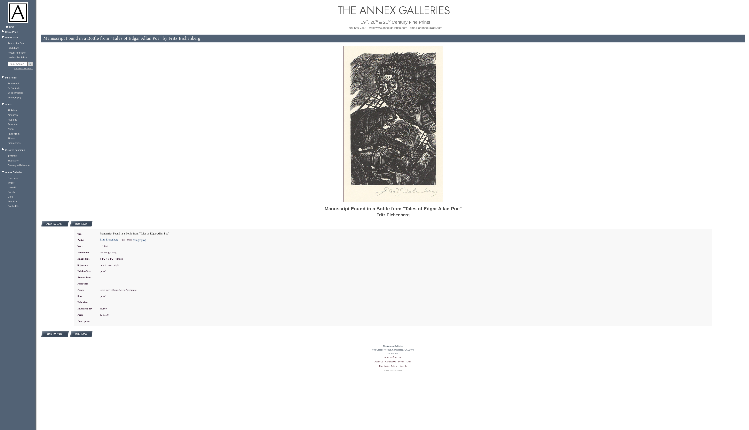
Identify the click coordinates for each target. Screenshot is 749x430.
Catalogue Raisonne (19, 165)
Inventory (12, 156)
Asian (11, 129)
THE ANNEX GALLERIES (393, 10)
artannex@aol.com (393, 357)
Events (11, 192)
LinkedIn (403, 366)
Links (10, 197)
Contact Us (13, 206)
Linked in (12, 187)
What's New (11, 37)
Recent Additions (17, 52)
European (13, 124)
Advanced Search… (23, 68)
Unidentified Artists (17, 57)
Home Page (11, 32)
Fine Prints (11, 77)
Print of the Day (16, 43)
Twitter (11, 183)
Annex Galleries (13, 172)
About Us (12, 201)
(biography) (139, 240)
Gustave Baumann (15, 150)
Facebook (13, 178)
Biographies (14, 143)
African (11, 138)
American (13, 115)
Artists (8, 104)
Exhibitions (13, 48)
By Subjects (14, 88)
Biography (13, 160)
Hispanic (12, 119)
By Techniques (15, 93)
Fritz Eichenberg (109, 239)
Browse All (13, 83)
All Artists (12, 110)
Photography (14, 97)
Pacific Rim (14, 133)
